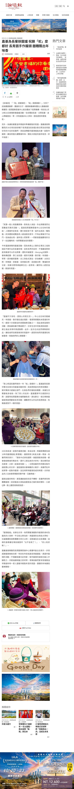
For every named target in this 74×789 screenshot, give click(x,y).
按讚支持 (38, 623)
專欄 (37, 15)
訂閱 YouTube (26, 628)
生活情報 (56, 15)
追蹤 (23, 54)
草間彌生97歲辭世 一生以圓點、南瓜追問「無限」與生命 (25, 728)
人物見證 (30, 15)
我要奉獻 (10, 638)
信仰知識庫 (65, 15)
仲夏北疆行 (6, 724)
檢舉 (48, 53)
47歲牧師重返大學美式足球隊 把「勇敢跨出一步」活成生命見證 (41, 729)
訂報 (56, 6)
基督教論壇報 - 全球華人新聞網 (14, 6)
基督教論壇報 (19, 15)
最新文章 (9, 15)
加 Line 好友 (14, 623)
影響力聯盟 (46, 15)
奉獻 (60, 6)
